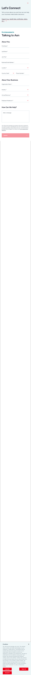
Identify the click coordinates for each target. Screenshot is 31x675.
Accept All (7, 672)
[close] (27, 3)
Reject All (24, 669)
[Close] (28, 644)
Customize (7, 669)
